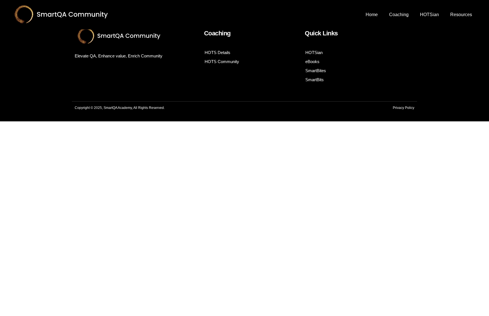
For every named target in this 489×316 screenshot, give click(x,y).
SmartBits (314, 79)
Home (372, 14)
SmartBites (315, 70)
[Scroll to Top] (470, 297)
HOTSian (429, 14)
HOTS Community (222, 61)
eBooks (312, 61)
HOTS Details (217, 52)
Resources (461, 14)
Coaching (399, 14)
